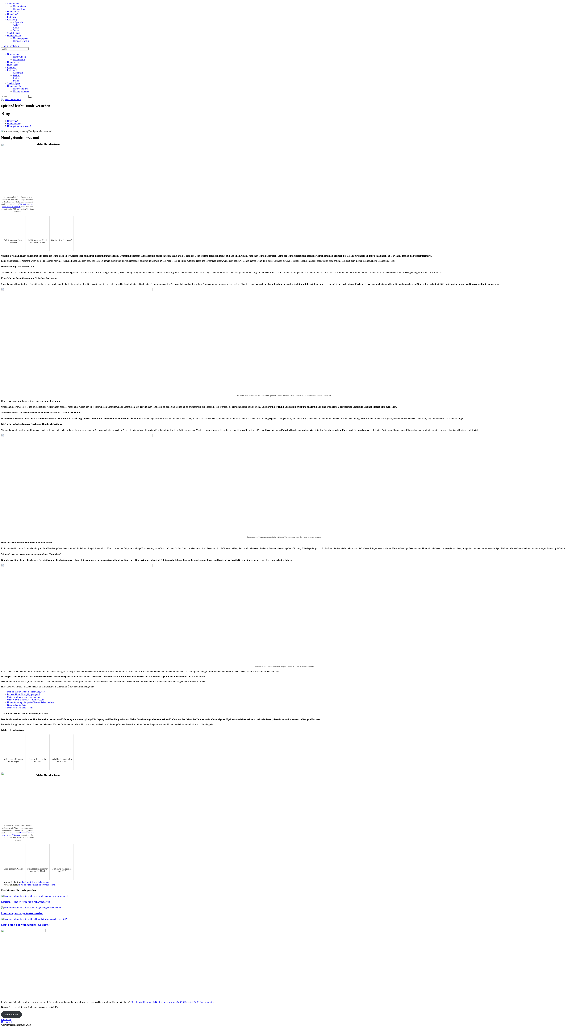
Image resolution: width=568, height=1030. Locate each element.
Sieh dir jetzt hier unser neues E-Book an (18, 205)
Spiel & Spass (13, 83)
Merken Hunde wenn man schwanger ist (26, 691)
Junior (16, 78)
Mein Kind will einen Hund (20, 707)
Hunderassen (13, 62)
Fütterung (11, 67)
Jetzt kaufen (11, 1014)
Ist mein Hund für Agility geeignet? (23, 694)
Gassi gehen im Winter (17, 705)
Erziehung (12, 70)
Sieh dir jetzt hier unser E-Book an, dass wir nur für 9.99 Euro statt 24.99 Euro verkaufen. (173, 1002)
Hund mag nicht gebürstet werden (22, 913)
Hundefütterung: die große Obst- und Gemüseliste (30, 702)
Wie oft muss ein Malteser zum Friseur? (25, 699)
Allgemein (18, 72)
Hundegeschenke (21, 91)
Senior (16, 80)
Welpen (16, 75)
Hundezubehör (14, 86)
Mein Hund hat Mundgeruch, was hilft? (25, 924)
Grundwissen (13, 54)
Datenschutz (7, 1022)
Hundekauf (12, 64)
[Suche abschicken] (30, 97)
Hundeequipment (21, 88)
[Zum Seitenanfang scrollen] (2, 1027)
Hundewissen (19, 56)
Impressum (6, 1019)
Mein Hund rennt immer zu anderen (24, 697)
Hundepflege (19, 59)
